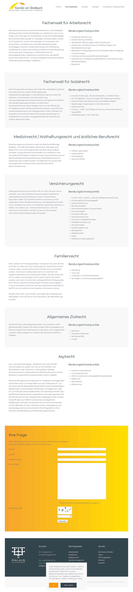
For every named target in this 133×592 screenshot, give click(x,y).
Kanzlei (85, 7)
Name (11, 449)
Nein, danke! (68, 585)
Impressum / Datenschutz (113, 7)
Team (100, 555)
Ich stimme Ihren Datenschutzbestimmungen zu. (80, 503)
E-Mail (11, 454)
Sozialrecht (72, 555)
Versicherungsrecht (76, 560)
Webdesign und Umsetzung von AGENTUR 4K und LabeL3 (101, 582)
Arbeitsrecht (73, 552)
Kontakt (95, 7)
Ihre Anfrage (14, 464)
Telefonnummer (15, 459)
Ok (54, 585)
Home (58, 7)
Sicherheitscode (15, 508)
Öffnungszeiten (104, 557)
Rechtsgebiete (71, 7)
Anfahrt (101, 560)
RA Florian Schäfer (105, 552)
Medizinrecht (73, 557)
